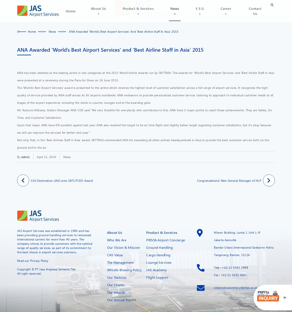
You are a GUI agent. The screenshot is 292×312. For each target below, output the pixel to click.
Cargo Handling (158, 255)
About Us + (98, 11)
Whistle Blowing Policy (124, 270)
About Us (114, 232)
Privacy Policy (39, 261)
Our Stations (116, 277)
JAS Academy (156, 270)
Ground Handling (159, 247)
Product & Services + (138, 11)
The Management (120, 262)
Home (71, 11)
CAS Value (115, 255)
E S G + (200, 11)
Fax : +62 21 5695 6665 (230, 275)
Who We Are (117, 240)
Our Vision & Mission (123, 247)
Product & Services (161, 232)
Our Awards (116, 292)
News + (174, 11)
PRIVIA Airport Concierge (165, 240)
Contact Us (255, 11)
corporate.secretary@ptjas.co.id (235, 288)
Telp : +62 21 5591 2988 (231, 267)
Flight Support (157, 277)
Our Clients (115, 285)
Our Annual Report (121, 299)
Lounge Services (158, 262)
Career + (226, 11)
